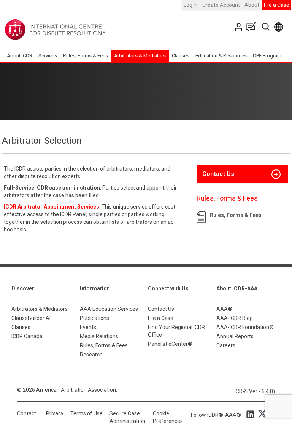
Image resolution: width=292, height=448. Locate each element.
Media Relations (99, 336)
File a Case (276, 5)
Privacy (54, 413)
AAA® (224, 309)
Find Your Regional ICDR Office (176, 331)
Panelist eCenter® (170, 344)
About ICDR (19, 56)
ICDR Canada (27, 336)
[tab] (242, 174)
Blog (252, 27)
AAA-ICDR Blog (234, 318)
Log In (191, 5)
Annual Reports (235, 336)
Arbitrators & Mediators (39, 309)
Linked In (251, 414)
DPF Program (267, 56)
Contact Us (239, 27)
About (251, 5)
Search (266, 27)
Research (91, 354)
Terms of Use (86, 413)
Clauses (180, 56)
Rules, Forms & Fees (85, 56)
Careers (225, 345)
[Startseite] (79, 29)
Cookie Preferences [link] (168, 417)
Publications (94, 318)
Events (88, 327)
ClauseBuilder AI (31, 318)
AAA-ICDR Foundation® (245, 327)
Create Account (221, 5)
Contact (26, 413)
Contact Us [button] (218, 173)
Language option (280, 27)
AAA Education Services (109, 309)
